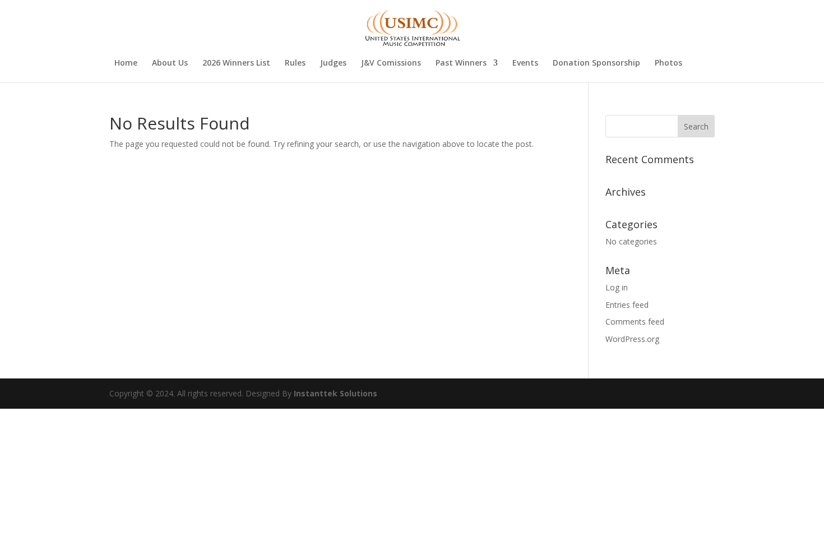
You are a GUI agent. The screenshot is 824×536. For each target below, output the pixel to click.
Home (125, 63)
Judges (333, 63)
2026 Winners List (236, 63)
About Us (170, 63)
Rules (295, 63)
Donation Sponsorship (596, 63)
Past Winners (461, 63)
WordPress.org (632, 339)
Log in (616, 287)
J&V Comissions (391, 63)
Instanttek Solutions (335, 393)
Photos (668, 63)
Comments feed (634, 321)
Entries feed (627, 304)
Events (525, 63)
